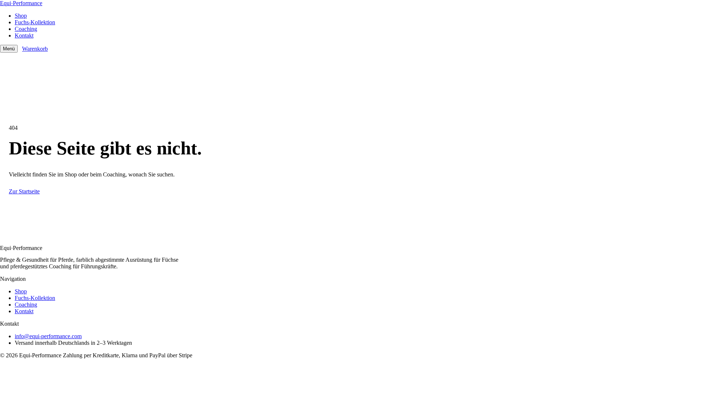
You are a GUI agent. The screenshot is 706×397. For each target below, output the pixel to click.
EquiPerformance (21, 3)
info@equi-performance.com (48, 336)
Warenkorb (35, 49)
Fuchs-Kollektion (35, 22)
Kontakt (24, 35)
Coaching (26, 29)
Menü (9, 48)
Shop (21, 15)
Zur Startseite (24, 191)
